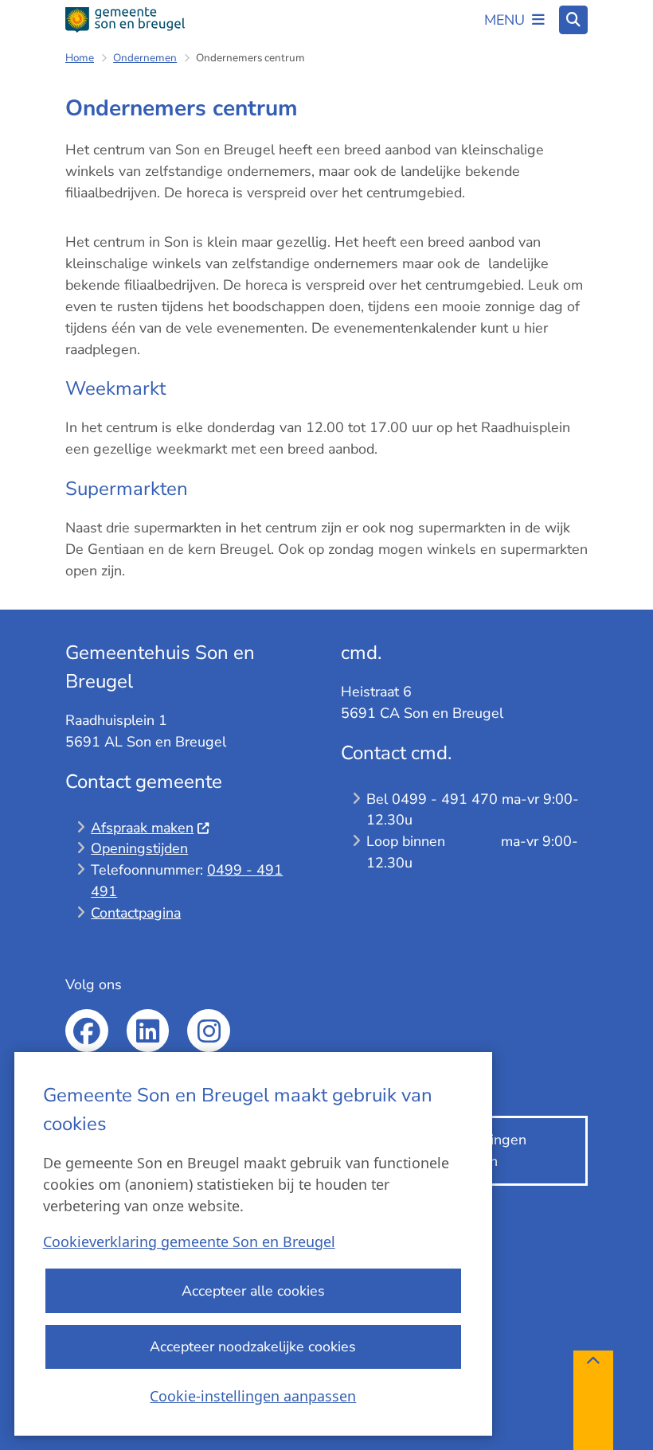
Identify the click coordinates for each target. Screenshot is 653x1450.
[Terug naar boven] (593, 1400)
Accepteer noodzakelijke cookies (253, 1346)
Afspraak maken (142, 827)
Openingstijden (139, 848)
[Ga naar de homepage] (125, 20)
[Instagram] (208, 1030)
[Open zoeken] (573, 20)
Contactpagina (136, 912)
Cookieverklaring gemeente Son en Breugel (189, 1241)
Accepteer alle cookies (253, 1290)
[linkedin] (148, 1030)
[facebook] (86, 1030)
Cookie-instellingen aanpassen (253, 1395)
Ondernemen (145, 57)
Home (79, 57)
